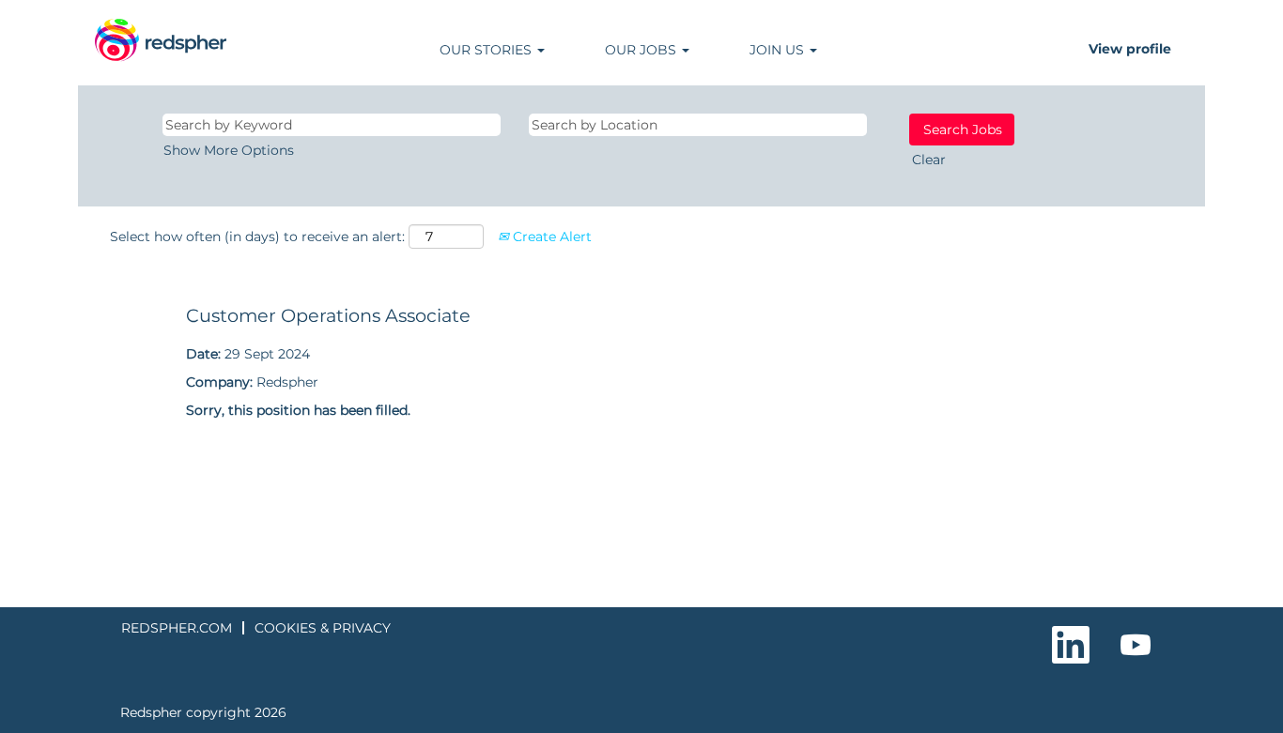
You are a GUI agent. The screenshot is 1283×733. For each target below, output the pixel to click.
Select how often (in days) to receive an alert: (257, 236)
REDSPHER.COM (176, 627)
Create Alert (550, 236)
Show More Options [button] (228, 150)
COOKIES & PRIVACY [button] (323, 627)
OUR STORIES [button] (487, 49)
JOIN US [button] (779, 49)
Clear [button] (929, 159)
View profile (1130, 48)
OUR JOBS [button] (642, 49)
